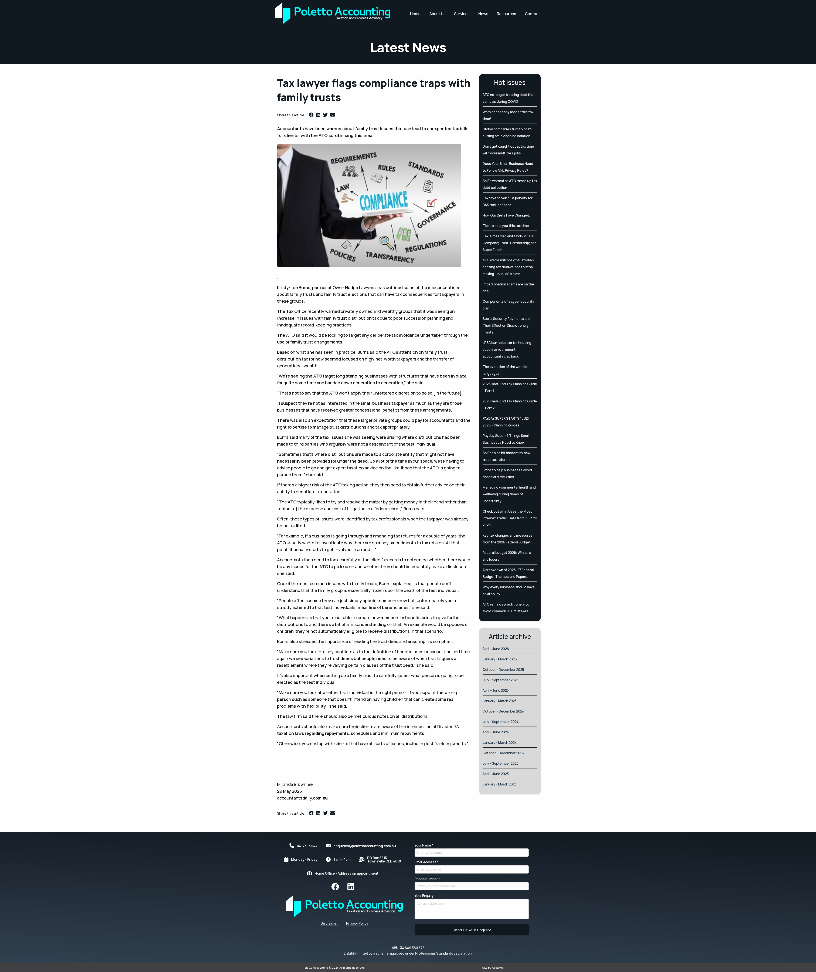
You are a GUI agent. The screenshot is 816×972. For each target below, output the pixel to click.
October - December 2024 (503, 711)
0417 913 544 (307, 846)
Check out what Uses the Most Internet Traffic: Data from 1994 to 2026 (510, 518)
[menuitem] (335, 886)
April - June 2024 (496, 732)
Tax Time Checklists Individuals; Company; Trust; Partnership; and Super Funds (510, 243)
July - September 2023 (500, 763)
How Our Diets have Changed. (506, 215)
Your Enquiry (424, 895)
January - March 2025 (500, 700)
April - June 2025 (496, 690)
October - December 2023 (503, 753)
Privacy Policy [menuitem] (357, 923)
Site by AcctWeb (493, 967)
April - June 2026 (496, 648)
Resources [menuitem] (506, 13)
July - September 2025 (500, 680)
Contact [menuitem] (532, 13)
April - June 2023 (496, 773)
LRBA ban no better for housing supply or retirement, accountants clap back (507, 349)
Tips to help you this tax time (506, 225)
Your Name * (424, 845)
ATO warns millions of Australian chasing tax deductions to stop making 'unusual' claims (508, 267)
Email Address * (426, 862)
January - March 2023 (500, 784)
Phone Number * (427, 879)
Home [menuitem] (415, 13)
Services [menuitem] (461, 13)
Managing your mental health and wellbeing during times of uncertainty (509, 494)
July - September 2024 (501, 721)
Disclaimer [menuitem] (329, 923)
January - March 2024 (500, 742)
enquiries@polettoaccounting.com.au (364, 846)
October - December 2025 (503, 669)
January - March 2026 (500, 659)
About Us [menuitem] (437, 13)
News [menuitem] (483, 13)
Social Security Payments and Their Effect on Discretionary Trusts (506, 325)
